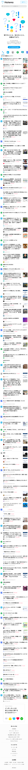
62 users (18, 344)
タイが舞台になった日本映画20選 (11, 602)
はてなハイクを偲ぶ (8, 615)
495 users (9, 475)
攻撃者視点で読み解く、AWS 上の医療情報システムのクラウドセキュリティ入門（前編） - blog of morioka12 (12, 575)
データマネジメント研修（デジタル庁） (12, 96)
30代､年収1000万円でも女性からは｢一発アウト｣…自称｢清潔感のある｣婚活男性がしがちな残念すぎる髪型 (12, 527)
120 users (17, 674)
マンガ (6, 692)
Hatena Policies (14, 741)
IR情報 (10, 762)
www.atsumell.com (8, 610)
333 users (18, 551)
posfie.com (7, 80)
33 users (17, 79)
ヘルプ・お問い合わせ (14, 732)
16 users (12, 66)
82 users (12, 183)
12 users (16, 60)
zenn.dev (6, 107)
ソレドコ (14, 755)
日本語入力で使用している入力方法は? (12, 174)
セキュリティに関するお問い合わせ (14, 739)
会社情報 (6, 762)
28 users (6, 224)
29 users (10, 325)
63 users (11, 338)
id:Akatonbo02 (7, 293)
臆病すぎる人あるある (8, 264)
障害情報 (14, 751)
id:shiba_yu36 (7, 539)
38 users (6, 608)
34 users (5, 126)
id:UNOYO (7, 506)
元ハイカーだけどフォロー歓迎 (10, 613)
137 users (5, 661)
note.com (6, 237)
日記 (5, 362)
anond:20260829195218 (9, 489)
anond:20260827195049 (10, 657)
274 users (24, 690)
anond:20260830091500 (10, 419)
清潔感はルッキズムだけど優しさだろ (11, 269)
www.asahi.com (8, 301)
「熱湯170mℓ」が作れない (9, 551)
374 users (19, 528)
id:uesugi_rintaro (8, 437)
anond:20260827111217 (9, 667)
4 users (18, 373)
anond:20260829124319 (10, 553)
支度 (4, 452)
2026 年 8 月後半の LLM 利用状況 (11, 318)
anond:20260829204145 (10, 477)
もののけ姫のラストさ (8, 592)
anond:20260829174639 (10, 515)
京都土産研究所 (6, 582)
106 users (19, 202)
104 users (13, 299)
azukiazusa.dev (8, 327)
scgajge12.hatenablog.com (10, 579)
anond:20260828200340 (10, 604)
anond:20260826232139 (10, 672)
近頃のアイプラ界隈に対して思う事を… (12, 290)
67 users (6, 313)
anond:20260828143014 (10, 620)
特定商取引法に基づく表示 (14, 735)
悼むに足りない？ (7, 670)
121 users (17, 537)
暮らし (6, 215)
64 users (13, 136)
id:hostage (7, 456)
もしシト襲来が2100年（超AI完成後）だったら (14, 400)
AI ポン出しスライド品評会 (9, 464)
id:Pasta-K (7, 523)
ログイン (24, 2)
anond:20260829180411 (9, 511)
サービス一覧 (14, 747)
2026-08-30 (6, 360)
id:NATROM (7, 633)
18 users (4, 105)
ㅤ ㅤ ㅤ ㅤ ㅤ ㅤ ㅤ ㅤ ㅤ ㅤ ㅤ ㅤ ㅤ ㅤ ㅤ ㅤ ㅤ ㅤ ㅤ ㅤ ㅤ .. (5, 509)
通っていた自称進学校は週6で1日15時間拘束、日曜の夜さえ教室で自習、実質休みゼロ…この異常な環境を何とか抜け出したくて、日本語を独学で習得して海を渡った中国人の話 (12, 134)
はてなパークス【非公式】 (10, 357)
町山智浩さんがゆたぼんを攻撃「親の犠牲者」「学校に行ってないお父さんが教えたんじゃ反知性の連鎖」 (12, 78)
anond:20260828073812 (10, 651)
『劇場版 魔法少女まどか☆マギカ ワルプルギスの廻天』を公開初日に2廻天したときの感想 (12, 520)
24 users (24, 187)
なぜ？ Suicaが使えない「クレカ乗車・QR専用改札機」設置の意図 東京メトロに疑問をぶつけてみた (12, 441)
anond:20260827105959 (10, 663)
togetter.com (7, 138)
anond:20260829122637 (10, 559)
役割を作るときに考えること (9, 373)
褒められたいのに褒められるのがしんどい (12, 187)
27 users (22, 269)
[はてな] (7, 2)
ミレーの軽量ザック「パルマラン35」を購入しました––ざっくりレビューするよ (12, 285)
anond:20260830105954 (10, 404)
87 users (18, 442)
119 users (5, 155)
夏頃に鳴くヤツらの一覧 (8, 674)
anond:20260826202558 (10, 676)
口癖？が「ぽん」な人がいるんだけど (11, 470)
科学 (5, 352)
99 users (16, 619)
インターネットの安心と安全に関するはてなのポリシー (11, 709)
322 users (9, 655)
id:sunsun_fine (7, 288)
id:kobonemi (7, 590)
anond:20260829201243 (10, 483)
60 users (5, 98)
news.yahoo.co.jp (8, 157)
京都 (5, 584)
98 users (17, 632)
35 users (18, 229)
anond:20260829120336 (10, 565)
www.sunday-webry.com (10, 61)
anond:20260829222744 (10, 333)
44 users (5, 319)
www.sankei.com (8, 315)
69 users (16, 193)
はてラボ (14, 749)
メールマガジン (14, 753)
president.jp (7, 530)
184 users (5, 425)
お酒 (5, 242)
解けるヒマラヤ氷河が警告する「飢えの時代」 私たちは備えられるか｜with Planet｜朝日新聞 (12, 298)
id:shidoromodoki (8, 639)
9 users (16, 208)
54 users (10, 279)
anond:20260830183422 (10, 210)
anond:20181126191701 (9, 189)
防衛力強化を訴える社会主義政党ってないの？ (13, 416)
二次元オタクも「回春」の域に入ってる (12, 665)
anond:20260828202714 (10, 600)
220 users (10, 386)
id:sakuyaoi (7, 501)
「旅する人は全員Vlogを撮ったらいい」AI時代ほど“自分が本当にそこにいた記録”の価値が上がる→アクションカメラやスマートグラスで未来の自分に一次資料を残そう (12, 276)
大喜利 (6, 85)
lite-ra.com (7, 262)
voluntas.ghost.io (8, 321)
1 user (6, 286)
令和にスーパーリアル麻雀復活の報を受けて (13, 659)
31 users (23, 665)
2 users (15, 492)
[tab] (3, 52)
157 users (5, 250)
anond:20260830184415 (10, 195)
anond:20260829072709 (10, 594)
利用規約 (14, 728)
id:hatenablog (7, 628)
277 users (12, 448)
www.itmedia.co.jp (8, 185)
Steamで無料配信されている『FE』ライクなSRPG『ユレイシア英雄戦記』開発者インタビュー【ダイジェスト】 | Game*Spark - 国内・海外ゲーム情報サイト (12, 221)
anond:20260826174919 (9, 686)
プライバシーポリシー (14, 730)
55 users (10, 509)
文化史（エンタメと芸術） (10, 89)
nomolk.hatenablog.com (9, 307)
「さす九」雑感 (6, 513)
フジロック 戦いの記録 (8, 492)
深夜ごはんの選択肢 (7, 92)
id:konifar (6, 376)
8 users (15, 331)
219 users (5, 412)
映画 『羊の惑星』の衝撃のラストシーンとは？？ (14, 83)
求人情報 (14, 762)
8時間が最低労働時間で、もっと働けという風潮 (14, 145)
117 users (5, 396)
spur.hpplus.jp (7, 701)
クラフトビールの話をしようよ (10, 240)
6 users (15, 487)
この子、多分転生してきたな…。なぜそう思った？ (14, 429)
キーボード (7, 176)
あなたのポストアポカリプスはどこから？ (12, 87)
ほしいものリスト (7, 541)
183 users (5, 260)
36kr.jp (6, 128)
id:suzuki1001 (7, 461)
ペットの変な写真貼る (8, 679)
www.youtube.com (8, 163)
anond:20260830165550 (10, 270)
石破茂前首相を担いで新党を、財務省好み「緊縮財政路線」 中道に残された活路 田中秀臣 (12, 337)
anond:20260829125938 (10, 549)
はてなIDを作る (14, 47)
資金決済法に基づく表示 (14, 737)
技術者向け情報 (20, 762)
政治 (5, 147)
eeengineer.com (8, 427)
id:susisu (6, 467)
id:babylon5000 (8, 495)
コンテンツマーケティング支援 (18, 764)
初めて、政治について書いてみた (10, 458)
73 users (10, 235)
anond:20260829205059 (10, 472)
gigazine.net (7, 231)
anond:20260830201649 (10, 143)
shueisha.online (8, 398)
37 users (17, 161)
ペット (6, 680)
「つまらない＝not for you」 (10, 141)
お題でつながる (8, 118)
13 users (12, 513)
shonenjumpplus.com (9, 67)
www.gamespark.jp (8, 225)
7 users (4, 418)
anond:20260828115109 (9, 645)
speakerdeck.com (8, 99)
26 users (15, 699)
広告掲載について (7, 764)
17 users (10, 71)
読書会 (6, 112)
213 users (12, 305)
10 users (18, 141)
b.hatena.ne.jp (7, 371)
